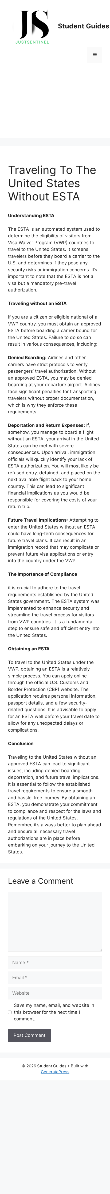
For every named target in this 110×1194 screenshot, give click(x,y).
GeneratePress (55, 1071)
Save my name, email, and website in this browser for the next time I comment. (54, 1012)
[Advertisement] (55, 104)
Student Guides (83, 26)
